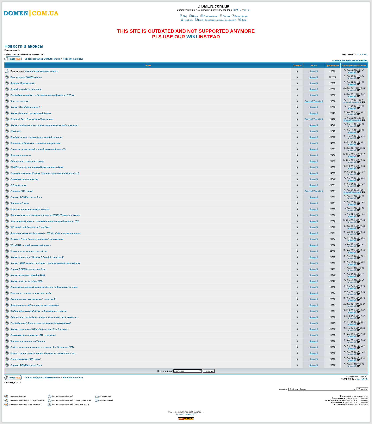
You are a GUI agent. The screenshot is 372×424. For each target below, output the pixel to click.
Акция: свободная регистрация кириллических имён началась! (44, 125)
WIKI (191, 36)
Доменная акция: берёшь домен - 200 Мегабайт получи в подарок (45, 233)
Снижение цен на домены (24, 179)
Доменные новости (20, 155)
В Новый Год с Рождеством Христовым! (31, 119)
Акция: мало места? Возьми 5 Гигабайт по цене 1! (37, 257)
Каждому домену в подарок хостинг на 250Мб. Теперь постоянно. (45, 215)
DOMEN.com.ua (241, 10)
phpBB (180, 412)
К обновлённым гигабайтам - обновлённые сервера (38, 311)
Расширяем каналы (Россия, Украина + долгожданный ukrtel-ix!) (44, 173)
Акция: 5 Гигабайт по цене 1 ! (26, 107)
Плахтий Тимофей (314, 101)
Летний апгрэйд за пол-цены (25, 89)
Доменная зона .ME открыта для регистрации (34, 305)
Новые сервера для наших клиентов (29, 209)
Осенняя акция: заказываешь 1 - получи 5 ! (33, 299)
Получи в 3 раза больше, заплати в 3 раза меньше (37, 239)
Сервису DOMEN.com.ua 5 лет (26, 365)
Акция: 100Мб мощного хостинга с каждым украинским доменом (45, 263)
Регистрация (241, 16)
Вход (243, 20)
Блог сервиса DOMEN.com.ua (26, 77)
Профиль (188, 20)
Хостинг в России (19, 203)
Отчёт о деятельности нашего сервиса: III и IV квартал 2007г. (42, 347)
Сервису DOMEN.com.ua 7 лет (26, 197)
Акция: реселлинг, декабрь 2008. (27, 275)
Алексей (314, 71)
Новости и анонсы (23, 46)
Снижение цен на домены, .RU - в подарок (33, 335)
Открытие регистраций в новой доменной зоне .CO (38, 149)
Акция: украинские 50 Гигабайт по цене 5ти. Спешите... (39, 329)
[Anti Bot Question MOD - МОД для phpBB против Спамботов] (186, 420)
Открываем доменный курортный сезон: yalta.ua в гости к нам (44, 287)
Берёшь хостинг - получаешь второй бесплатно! (36, 137)
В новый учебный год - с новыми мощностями (35, 143)
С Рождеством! (18, 185)
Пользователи (210, 16)
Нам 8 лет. (15, 131)
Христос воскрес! (19, 101)
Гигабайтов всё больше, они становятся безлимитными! (40, 323)
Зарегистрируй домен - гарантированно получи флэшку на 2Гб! (44, 221)
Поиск (195, 16)
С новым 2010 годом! (21, 191)
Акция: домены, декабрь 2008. (26, 281)
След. (365, 54)
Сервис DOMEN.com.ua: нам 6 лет (28, 269)
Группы (226, 16)
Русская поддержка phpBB (186, 414)
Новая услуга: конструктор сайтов (28, 251)
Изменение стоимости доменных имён (31, 293)
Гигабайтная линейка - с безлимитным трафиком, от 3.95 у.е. (42, 95)
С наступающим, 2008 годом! (25, 359)
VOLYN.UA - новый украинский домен (30, 245)
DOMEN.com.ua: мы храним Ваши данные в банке (37, 167)
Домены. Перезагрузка (22, 83)
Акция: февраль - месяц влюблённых (30, 113)
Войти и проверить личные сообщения (217, 20)
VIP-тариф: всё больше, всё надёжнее (30, 227)
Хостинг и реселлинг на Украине (27, 341)
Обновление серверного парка (27, 161)
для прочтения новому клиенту (42, 71)
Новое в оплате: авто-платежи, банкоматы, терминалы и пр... (43, 353)
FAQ (185, 16)
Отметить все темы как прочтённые (350, 60)
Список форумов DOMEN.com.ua (42, 59)
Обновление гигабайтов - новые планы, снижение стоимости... (44, 317)
